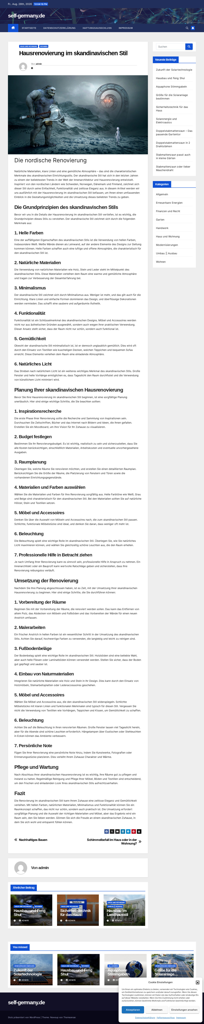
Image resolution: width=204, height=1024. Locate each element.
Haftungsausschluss (166, 1017)
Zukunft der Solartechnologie (174, 69)
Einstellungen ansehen (184, 1009)
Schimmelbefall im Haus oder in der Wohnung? (112, 841)
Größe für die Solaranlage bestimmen (165, 974)
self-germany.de (26, 16)
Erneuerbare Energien (169, 202)
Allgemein (162, 194)
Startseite (29, 28)
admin (39, 64)
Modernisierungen (167, 244)
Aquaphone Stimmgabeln (171, 86)
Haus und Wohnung (28, 46)
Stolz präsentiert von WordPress (24, 1017)
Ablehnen (156, 1009)
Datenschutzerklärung (145, 1017)
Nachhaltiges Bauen (33, 840)
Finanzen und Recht (168, 211)
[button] (197, 982)
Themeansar (69, 1017)
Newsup (54, 1017)
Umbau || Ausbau (115, 906)
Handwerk (162, 228)
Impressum (181, 1017)
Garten (160, 219)
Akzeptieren (133, 1009)
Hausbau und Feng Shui (29, 912)
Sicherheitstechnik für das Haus (75, 912)
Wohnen (43, 46)
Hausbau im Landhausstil (117, 912)
